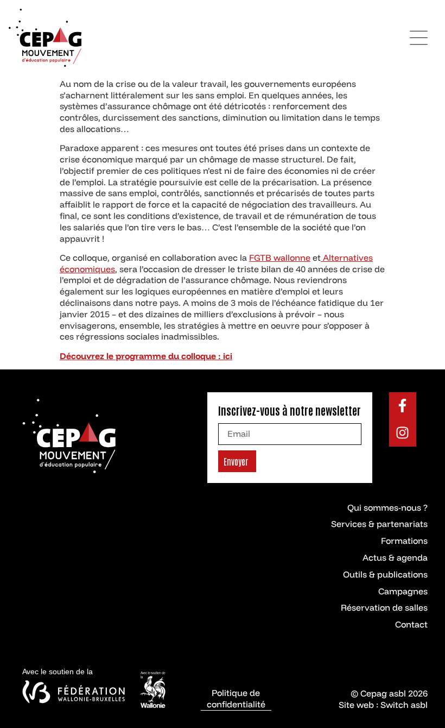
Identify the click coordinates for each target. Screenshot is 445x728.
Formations (404, 540)
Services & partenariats (379, 523)
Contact (411, 624)
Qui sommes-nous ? (387, 507)
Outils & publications (385, 574)
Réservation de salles (384, 607)
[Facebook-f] (402, 405)
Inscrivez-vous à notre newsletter (289, 410)
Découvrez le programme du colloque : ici (146, 355)
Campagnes (403, 591)
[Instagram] (402, 433)
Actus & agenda (395, 557)
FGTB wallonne (279, 257)
